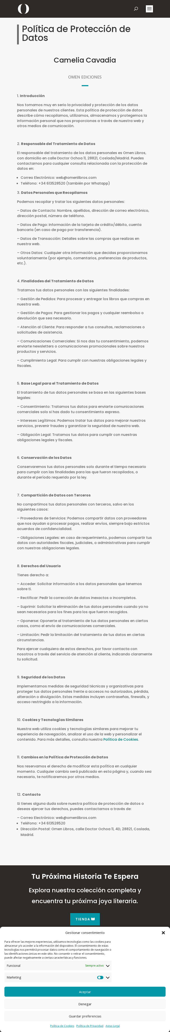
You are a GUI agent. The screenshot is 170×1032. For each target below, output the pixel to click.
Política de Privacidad (89, 1026)
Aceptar (85, 992)
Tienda (83, 919)
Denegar (85, 1004)
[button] (163, 933)
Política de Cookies (62, 1026)
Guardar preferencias (85, 1016)
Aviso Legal (113, 1026)
